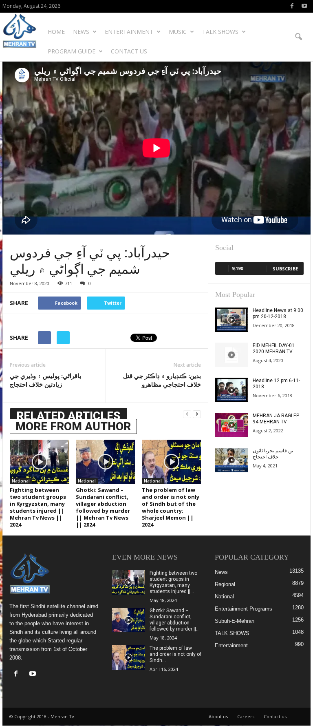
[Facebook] (292, 6)
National (21, 481)
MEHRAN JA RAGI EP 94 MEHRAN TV (276, 419)
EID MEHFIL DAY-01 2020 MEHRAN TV (274, 348)
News (81, 31)
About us (218, 716)
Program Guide (71, 51)
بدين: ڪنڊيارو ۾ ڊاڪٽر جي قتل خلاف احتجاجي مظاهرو (162, 380)
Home (56, 31)
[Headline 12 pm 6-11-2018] (231, 390)
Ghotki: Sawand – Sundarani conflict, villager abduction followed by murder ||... (175, 620)
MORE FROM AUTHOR (73, 426)
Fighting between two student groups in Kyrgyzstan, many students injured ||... (173, 582)
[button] (298, 37)
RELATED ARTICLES (68, 416)
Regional (225, 584)
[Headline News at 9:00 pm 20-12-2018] (231, 320)
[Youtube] (304, 6)
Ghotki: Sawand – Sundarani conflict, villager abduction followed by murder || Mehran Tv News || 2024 (103, 507)
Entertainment (129, 31)
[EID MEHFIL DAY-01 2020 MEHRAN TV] (231, 355)
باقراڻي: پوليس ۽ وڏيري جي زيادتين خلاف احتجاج (45, 380)
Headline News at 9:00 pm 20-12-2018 (278, 313)
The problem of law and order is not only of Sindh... (175, 654)
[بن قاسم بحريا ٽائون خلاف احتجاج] (231, 460)
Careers (245, 716)
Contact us (129, 51)
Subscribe (285, 269)
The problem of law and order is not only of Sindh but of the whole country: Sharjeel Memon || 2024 (170, 507)
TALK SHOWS (220, 31)
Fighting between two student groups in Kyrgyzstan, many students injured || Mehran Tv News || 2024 (38, 507)
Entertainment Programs (243, 609)
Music (178, 31)
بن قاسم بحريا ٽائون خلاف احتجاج (273, 454)
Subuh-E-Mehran (234, 621)
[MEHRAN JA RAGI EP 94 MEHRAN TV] (231, 425)
